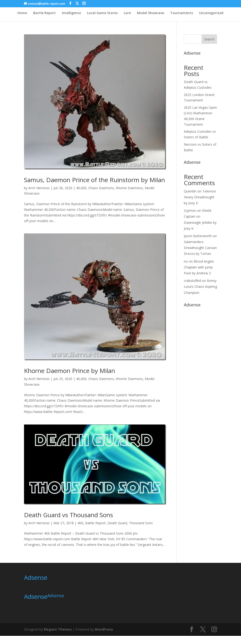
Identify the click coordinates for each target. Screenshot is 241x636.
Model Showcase (150, 13)
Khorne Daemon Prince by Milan (69, 370)
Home (22, 13)
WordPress (104, 629)
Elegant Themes (58, 629)
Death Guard (117, 523)
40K (80, 523)
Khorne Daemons (129, 188)
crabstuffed (192, 280)
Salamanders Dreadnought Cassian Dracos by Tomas (200, 248)
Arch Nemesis (39, 188)
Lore (127, 13)
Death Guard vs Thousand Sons (68, 515)
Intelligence (71, 13)
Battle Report (44, 13)
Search (209, 39)
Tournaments (181, 13)
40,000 (81, 188)
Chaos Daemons (101, 188)
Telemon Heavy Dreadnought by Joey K (200, 197)
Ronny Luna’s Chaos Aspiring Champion (200, 286)
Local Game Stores (102, 13)
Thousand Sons (141, 523)
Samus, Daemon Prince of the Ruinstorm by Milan (94, 180)
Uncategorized (211, 13)
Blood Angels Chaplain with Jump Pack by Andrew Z (199, 267)
